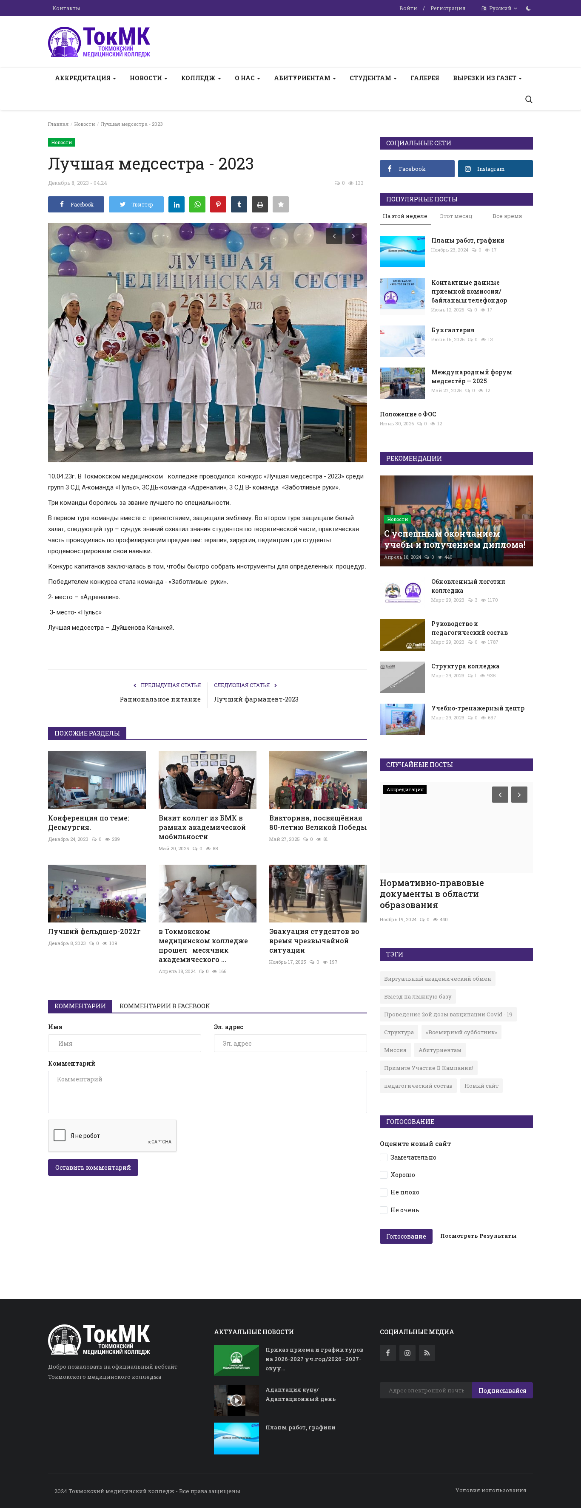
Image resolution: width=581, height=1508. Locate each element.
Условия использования (491, 1490)
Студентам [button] (371, 78)
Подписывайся (502, 1390)
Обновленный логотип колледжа (468, 585)
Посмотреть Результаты (478, 1235)
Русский (500, 8)
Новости (84, 124)
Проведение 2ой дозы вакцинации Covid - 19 (448, 1014)
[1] (528, 8)
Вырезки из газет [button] (485, 78)
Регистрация (447, 8)
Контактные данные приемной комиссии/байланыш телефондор (469, 291)
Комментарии (80, 1006)
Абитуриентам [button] (303, 78)
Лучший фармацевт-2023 (256, 699)
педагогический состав (418, 1085)
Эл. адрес (228, 1027)
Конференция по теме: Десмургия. (88, 822)
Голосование (406, 1236)
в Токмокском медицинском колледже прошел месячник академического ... (203, 945)
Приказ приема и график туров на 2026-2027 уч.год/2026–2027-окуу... (314, 1359)
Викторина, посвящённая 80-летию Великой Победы (318, 822)
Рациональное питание (160, 699)
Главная (58, 124)
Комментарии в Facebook (165, 1006)
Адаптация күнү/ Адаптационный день (300, 1394)
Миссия (395, 1050)
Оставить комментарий (93, 1167)
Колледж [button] (199, 78)
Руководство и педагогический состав (469, 628)
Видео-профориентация (434, 882)
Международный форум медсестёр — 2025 (471, 376)
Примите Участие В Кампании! (428, 1068)
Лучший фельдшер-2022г (94, 931)
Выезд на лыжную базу (418, 996)
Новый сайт (481, 1085)
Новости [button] (146, 78)
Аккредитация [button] (83, 78)
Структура (399, 1032)
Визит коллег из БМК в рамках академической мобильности (202, 827)
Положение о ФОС (408, 414)
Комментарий (72, 1063)
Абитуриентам (440, 1050)
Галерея (424, 78)
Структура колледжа (465, 666)
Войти (408, 8)
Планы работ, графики (467, 240)
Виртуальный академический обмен (437, 978)
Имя (55, 1027)
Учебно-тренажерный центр (477, 708)
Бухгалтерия (453, 330)
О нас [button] (245, 78)
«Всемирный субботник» (461, 1032)
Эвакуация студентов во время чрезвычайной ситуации (314, 940)
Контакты (66, 8)
